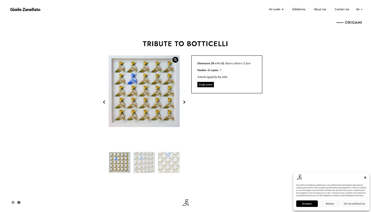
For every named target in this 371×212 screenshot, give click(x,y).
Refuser (330, 203)
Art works (274, 9)
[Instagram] (13, 202)
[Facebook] (19, 202)
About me (320, 9)
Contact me (342, 9)
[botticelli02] (144, 91)
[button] (365, 177)
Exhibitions (298, 9)
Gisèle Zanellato (25, 9)
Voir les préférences (354, 203)
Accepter (307, 203)
